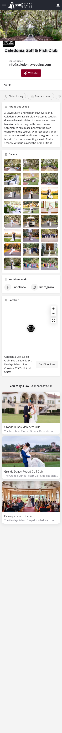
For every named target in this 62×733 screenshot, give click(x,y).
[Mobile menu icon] (4, 5)
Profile (7, 85)
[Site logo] (20, 5)
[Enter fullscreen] (53, 320)
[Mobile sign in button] (58, 5)
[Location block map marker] (31, 328)
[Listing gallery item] (12, 165)
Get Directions (47, 364)
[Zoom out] (53, 313)
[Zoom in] (53, 308)
